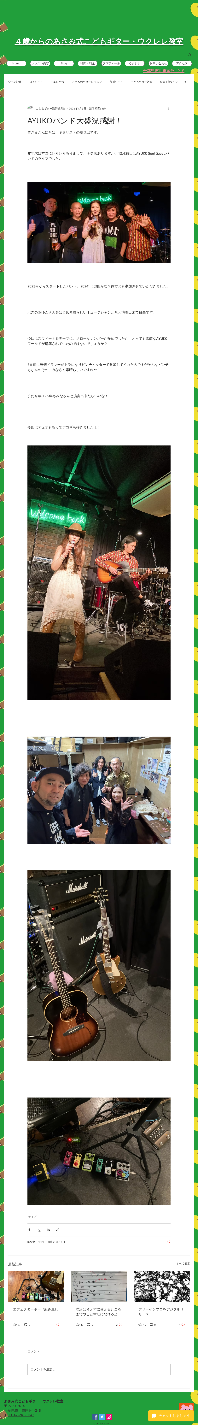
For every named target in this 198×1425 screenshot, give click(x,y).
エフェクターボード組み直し (35, 1309)
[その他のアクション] (168, 108)
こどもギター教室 (141, 81)
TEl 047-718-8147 (19, 1415)
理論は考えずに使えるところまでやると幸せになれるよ (98, 1311)
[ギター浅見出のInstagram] (109, 1417)
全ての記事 (15, 81)
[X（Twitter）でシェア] (39, 1230)
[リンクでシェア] (58, 1230)
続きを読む (167, 81)
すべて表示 (183, 1263)
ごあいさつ (57, 81)
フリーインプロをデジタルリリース (161, 1311)
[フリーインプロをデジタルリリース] (162, 1286)
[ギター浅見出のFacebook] (95, 1417)
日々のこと (36, 81)
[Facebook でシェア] (29, 1230)
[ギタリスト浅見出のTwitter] (102, 1417)
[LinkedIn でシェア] (48, 1230)
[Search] (190, 55)
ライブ (32, 1216)
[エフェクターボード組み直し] (36, 1286)
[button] (185, 82)
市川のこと (116, 81)
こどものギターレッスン (87, 81)
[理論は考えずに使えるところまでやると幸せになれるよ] (99, 1286)
